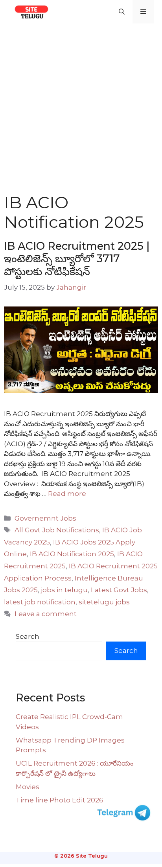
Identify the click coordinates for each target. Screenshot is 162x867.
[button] (122, 11)
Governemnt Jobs (45, 518)
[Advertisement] (81, 108)
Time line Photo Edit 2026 (59, 800)
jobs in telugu (64, 590)
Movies (27, 787)
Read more (67, 493)
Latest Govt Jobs (119, 590)
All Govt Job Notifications (57, 530)
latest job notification (39, 602)
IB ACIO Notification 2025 (72, 554)
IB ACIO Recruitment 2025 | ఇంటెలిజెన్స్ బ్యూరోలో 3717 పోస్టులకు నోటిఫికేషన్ (76, 259)
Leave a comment (46, 614)
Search (27, 636)
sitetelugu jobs (104, 602)
